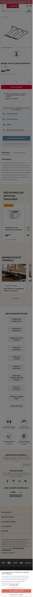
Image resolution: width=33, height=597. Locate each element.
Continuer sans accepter (16, 587)
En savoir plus (14, 585)
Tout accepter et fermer (16, 591)
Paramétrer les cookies (16, 594)
